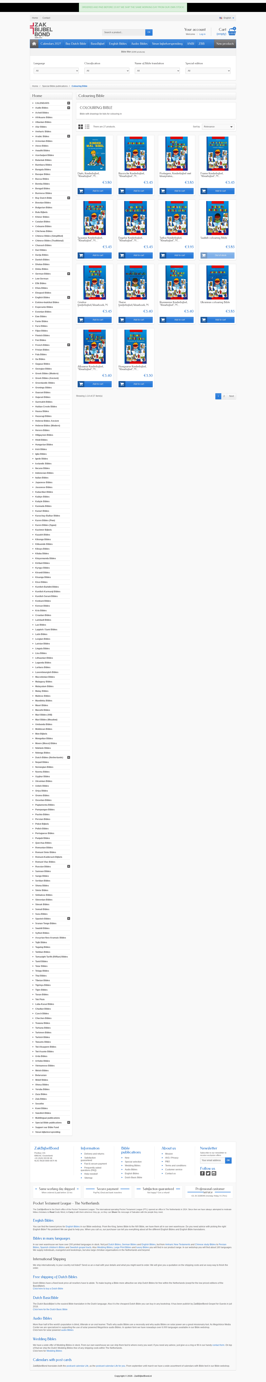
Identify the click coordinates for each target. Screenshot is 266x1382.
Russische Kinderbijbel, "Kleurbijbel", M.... (132, 175)
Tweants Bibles (43, 1042)
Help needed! (91, 1174)
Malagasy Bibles (43, 681)
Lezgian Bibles (42, 639)
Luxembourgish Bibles (46, 672)
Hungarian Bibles (44, 444)
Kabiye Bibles (42, 496)
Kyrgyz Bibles (42, 568)
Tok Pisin (40, 999)
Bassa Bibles (42, 179)
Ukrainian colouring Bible (215, 302)
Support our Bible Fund (47, 1127)
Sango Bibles (42, 876)
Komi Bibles (41, 1108)
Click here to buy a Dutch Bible (48, 1288)
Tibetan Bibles (42, 980)
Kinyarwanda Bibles (45, 558)
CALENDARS (42, 103)
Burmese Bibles (43, 193)
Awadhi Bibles (42, 150)
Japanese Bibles (43, 482)
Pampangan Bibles (45, 809)
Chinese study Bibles (205, 1244)
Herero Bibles (42, 430)
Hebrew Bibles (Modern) (47, 425)
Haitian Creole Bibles (46, 406)
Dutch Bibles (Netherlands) (49, 757)
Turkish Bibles (42, 1037)
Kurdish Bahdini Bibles (47, 586)
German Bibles (43, 274)
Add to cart (98, 191)
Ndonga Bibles (42, 753)
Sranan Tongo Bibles (45, 923)
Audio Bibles (139, 43)
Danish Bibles (42, 259)
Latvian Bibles (42, 643)
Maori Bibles (41, 705)
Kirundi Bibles (42, 572)
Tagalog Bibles (42, 947)
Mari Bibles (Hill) (43, 715)
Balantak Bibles (43, 160)
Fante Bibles (41, 321)
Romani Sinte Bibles (45, 852)
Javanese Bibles (43, 487)
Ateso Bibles (41, 146)
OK (149, 32)
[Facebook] (202, 1173)
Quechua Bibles (43, 842)
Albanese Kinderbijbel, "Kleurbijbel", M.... (91, 368)
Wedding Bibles (132, 1165)
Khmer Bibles (42, 217)
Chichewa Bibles (43, 231)
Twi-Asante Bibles (44, 1051)
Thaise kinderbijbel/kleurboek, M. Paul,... (134, 305)
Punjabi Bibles (42, 838)
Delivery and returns (94, 1153)
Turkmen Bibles (43, 1032)
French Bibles (42, 345)
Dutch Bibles (114, 1244)
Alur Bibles (41, 127)
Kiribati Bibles (42, 563)
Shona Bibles (42, 885)
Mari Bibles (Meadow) (46, 719)
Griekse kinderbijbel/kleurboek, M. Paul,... (93, 305)
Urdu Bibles (41, 1056)
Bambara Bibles (43, 164)
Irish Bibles (41, 449)
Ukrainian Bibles (43, 781)
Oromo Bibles (42, 795)
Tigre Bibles (41, 990)
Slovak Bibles (42, 904)
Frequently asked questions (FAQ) (91, 1169)
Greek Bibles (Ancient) (47, 378)
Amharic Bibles (43, 131)
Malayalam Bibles (44, 686)
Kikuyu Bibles (42, 549)
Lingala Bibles (42, 648)
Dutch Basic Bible (133, 1177)
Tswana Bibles (42, 1023)
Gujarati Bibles (42, 397)
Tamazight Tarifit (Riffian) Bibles (51, 956)
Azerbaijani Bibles (44, 155)
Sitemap (88, 1177)
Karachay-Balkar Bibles (47, 515)
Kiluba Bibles (42, 553)
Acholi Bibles (42, 112)
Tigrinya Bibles (43, 985)
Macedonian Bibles (45, 677)
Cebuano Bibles (43, 226)
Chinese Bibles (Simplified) (49, 236)
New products (225, 43)
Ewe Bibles (41, 316)
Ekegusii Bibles (43, 293)
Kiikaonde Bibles (44, 544)
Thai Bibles (41, 975)
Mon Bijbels (41, 734)
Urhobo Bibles (42, 1061)
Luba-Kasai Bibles (44, 1004)
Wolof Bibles (41, 1080)
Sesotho (39, 1103)
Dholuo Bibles (42, 264)
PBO (167, 1161)
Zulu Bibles (41, 1099)
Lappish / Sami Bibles (46, 629)
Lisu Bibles (41, 653)
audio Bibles (67, 1330)
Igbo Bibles (41, 454)
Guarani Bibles (42, 392)
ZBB (201, 43)
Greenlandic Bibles (45, 383)
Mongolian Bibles (44, 738)
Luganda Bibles (43, 662)
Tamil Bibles (41, 961)
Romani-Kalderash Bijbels (48, 857)
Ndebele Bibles (43, 748)
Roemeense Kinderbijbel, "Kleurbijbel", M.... (173, 304)
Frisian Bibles (42, 349)
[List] (87, 127)
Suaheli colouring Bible (213, 237)
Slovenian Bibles (43, 899)
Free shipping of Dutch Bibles (55, 1277)
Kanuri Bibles (42, 511)
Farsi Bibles (41, 326)
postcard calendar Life (77, 1366)
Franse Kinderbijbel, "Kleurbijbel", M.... (211, 175)
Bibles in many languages (51, 1238)
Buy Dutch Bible (76, 43)
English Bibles (118, 43)
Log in (202, 34)
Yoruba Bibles (42, 1089)
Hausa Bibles (42, 411)
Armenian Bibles (43, 141)
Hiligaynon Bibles (44, 435)
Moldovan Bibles (43, 729)
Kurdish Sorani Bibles (46, 596)
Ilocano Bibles (42, 468)
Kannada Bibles (43, 506)
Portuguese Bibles (44, 833)
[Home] (34, 43)
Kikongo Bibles (43, 539)
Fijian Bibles (41, 331)
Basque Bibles (42, 174)
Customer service (173, 1169)
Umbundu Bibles (43, 724)
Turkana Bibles (43, 1027)
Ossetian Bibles (43, 800)
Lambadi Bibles (43, 620)
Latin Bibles (41, 634)
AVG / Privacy (171, 1157)
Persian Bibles (42, 819)
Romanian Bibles (44, 847)
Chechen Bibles (43, 1018)
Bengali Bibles (42, 188)
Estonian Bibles (43, 312)
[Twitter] (208, 1173)
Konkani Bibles (43, 601)
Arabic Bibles (42, 136)
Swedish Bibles (43, 1113)
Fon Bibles (40, 340)
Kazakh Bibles (42, 534)
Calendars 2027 (51, 43)
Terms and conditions (175, 1165)
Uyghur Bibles (42, 776)
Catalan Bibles (42, 221)
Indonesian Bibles (44, 473)
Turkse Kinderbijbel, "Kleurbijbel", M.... (171, 239)
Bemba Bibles (42, 183)
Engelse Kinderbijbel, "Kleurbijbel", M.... (131, 239)
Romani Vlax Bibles (45, 861)
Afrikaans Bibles (43, 117)
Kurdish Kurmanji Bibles (47, 591)
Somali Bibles (42, 909)
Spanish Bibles (43, 918)
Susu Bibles (41, 914)
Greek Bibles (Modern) (46, 373)
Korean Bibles (42, 605)
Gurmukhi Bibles (43, 402)
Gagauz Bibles (42, 364)
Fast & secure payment (95, 1163)
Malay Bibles (41, 691)
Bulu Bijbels (41, 212)
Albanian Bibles (43, 122)
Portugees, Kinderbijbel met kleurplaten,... (175, 175)
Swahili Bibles (42, 928)
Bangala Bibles (43, 169)
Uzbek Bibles (42, 786)
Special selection (133, 1161)
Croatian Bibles (43, 615)
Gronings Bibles (43, 387)
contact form (218, 1345)
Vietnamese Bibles (45, 1065)
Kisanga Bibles (43, 577)
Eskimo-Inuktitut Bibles (47, 302)
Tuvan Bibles (41, 994)
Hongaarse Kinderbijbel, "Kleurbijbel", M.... (132, 368)
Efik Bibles (40, 283)
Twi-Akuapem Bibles (45, 1046)
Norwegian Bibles (44, 767)
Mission (169, 1153)
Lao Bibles (40, 624)
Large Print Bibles (122, 1247)
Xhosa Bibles (42, 1084)
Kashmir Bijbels (43, 530)
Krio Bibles (41, 610)
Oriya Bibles (41, 790)
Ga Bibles (40, 359)
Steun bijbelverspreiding (167, 43)
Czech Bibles (42, 1013)
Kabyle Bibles (42, 501)
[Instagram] (214, 1173)
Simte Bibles (41, 890)
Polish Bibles (42, 828)
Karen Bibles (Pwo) (45, 520)
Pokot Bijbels (42, 824)
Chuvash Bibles (43, 245)
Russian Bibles (43, 866)
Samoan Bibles (43, 871)
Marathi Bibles (42, 710)
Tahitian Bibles (42, 952)
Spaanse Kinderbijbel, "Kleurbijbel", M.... (90, 239)
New (127, 1157)
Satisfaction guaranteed (88, 1158)
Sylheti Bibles (42, 933)
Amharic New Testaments (177, 1244)
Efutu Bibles (41, 288)
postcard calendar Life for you (110, 1366)
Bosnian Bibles (43, 202)
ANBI (190, 43)
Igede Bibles (41, 458)
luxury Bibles (142, 1247)
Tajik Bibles (41, 942)
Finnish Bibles (42, 335)
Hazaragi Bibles (43, 416)
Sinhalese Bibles (43, 895)
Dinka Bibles (41, 269)
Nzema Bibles (42, 771)
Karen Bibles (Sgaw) (45, 525)
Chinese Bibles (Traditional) (49, 240)
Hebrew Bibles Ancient (47, 420)
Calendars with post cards (52, 1360)
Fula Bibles (41, 354)
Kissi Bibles (41, 582)
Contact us (170, 1173)
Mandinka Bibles (43, 700)
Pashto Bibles (42, 814)
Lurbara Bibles (42, 667)
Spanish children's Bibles (52, 1247)
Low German (41, 278)
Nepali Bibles (42, 762)
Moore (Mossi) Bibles (46, 743)
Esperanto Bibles (44, 307)
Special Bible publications (48, 1122)
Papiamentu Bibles (45, 805)
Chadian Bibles (43, 1009)
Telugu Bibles (42, 971)
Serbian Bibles (42, 880)
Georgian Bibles (43, 368)
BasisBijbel (97, 43)
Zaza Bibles (41, 1094)
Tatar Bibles (41, 966)
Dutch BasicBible (45, 1298)
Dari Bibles (41, 250)
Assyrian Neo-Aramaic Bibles (50, 937)
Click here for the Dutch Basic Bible (50, 1309)
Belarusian (41, 1075)
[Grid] (81, 127)
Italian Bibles (41, 477)
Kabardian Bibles (44, 492)
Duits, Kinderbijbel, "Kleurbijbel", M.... (88, 175)
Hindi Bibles (41, 439)
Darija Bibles (41, 255)
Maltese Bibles (42, 696)
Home (37, 95)
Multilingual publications (47, 1118)
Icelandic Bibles (43, 463)
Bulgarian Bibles (43, 207)
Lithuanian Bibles (44, 658)
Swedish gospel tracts (80, 1247)
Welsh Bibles (42, 1070)
